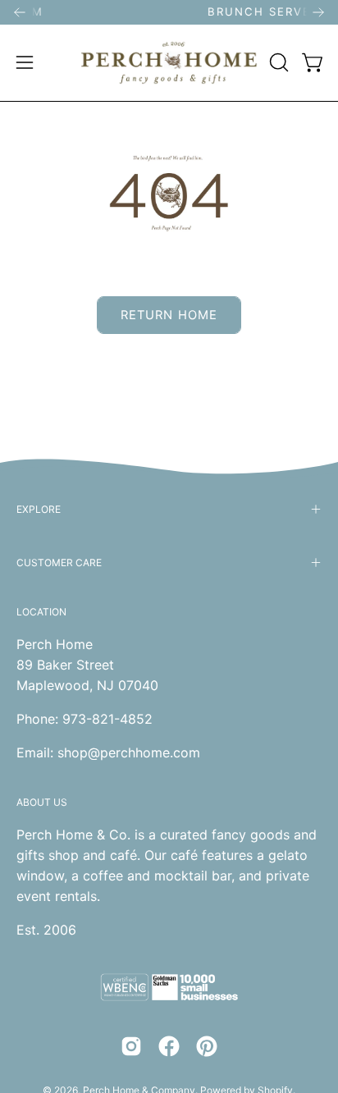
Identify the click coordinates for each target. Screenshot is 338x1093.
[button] (277, 62)
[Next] (318, 12)
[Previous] (19, 12)
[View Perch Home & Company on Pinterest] (206, 1046)
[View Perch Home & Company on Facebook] (169, 1046)
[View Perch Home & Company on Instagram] (131, 1046)
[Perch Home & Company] (169, 63)
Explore (38, 509)
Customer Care (59, 562)
